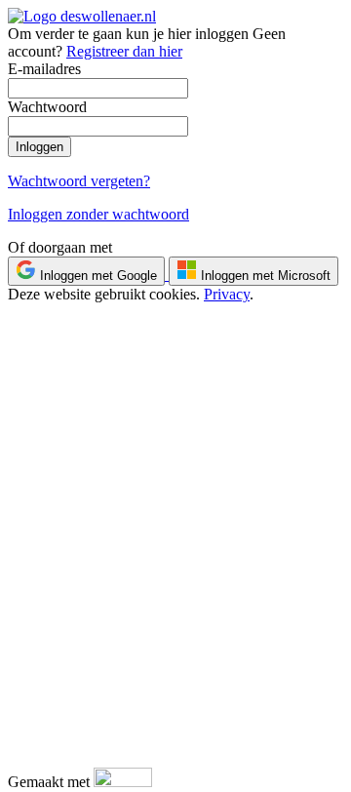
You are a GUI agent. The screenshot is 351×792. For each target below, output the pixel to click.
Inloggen (39, 146)
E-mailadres (44, 68)
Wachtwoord (47, 107)
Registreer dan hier (124, 51)
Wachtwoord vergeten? (79, 181)
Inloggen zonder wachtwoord (98, 214)
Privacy (227, 294)
